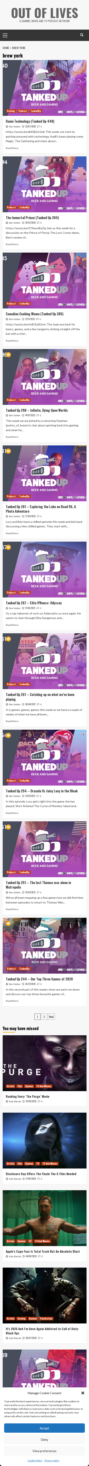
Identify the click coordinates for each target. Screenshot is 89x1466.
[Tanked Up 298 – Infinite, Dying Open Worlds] (45, 377)
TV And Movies (43, 1086)
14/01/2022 (30, 415)
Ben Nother (14, 126)
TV (37, 1163)
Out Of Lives (44, 12)
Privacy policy (51, 1460)
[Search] (81, 34)
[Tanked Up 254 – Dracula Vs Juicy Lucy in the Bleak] (45, 758)
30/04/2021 (30, 704)
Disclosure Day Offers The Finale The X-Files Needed (41, 1173)
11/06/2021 (30, 608)
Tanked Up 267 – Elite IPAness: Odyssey (34, 602)
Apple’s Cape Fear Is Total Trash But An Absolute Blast (43, 1251)
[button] (83, 1393)
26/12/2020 (30, 984)
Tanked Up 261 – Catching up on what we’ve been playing (40, 697)
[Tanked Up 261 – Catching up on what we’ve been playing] (45, 661)
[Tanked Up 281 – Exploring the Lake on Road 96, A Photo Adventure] (45, 473)
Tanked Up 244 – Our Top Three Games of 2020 (39, 979)
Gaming (11, 111)
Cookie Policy (35, 1460)
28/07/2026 (31, 1338)
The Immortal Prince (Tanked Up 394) (32, 217)
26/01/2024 (30, 222)
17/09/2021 (30, 516)
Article (10, 1086)
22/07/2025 (30, 126)
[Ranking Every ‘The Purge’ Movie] (45, 1063)
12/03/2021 (30, 796)
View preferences (44, 1451)
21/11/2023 (30, 319)
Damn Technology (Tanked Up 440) (30, 121)
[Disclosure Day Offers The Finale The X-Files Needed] (45, 1140)
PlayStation (46, 1318)
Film (20, 1086)
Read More (12, 148)
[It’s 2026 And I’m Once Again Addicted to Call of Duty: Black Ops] (45, 1295)
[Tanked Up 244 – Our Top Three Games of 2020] (45, 946)
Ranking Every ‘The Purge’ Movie (27, 1096)
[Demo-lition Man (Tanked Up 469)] (45, 1377)
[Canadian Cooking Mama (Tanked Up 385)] (45, 280)
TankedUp (36, 111)
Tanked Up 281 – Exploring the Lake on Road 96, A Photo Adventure (41, 509)
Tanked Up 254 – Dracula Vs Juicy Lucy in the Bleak (42, 790)
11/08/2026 (31, 1178)
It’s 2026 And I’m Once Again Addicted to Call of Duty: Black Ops (42, 1330)
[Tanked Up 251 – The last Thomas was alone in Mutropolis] (45, 849)
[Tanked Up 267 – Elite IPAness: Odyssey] (45, 569)
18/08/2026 (31, 1101)
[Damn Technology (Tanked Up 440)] (45, 88)
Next (51, 1016)
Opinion (29, 1086)
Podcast (22, 111)
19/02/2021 (30, 892)
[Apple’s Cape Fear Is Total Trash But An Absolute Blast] (45, 1218)
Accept (44, 1428)
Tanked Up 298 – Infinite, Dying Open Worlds (37, 410)
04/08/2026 (31, 1256)
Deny (44, 1439)
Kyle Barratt (15, 1101)
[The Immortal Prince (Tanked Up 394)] (45, 184)
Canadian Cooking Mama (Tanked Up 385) (34, 313)
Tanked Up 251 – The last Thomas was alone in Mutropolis (38, 885)
